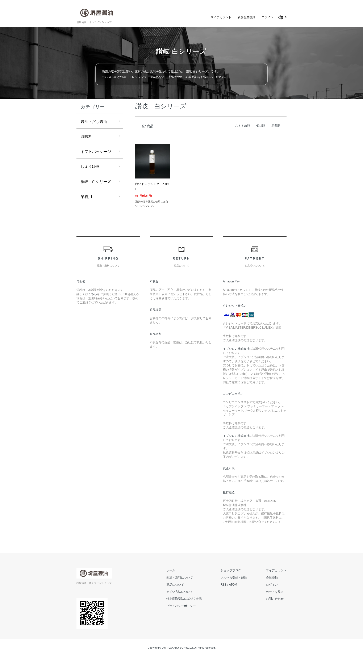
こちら (92, 294)
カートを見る (275, 591)
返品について (175, 584)
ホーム (170, 570)
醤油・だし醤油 (94, 121)
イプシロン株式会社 (236, 348)
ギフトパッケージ (96, 151)
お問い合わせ (275, 598)
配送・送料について (179, 577)
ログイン (267, 17)
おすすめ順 (242, 125)
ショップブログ (231, 570)
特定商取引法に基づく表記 (184, 598)
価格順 (260, 125)
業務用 (86, 196)
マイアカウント (221, 17)
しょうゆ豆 (90, 166)
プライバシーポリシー (181, 606)
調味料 (86, 136)
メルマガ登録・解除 (234, 577)
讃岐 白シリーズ (96, 181)
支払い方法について (179, 591)
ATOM (233, 584)
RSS (223, 584)
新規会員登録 (246, 17)
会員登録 (272, 577)
